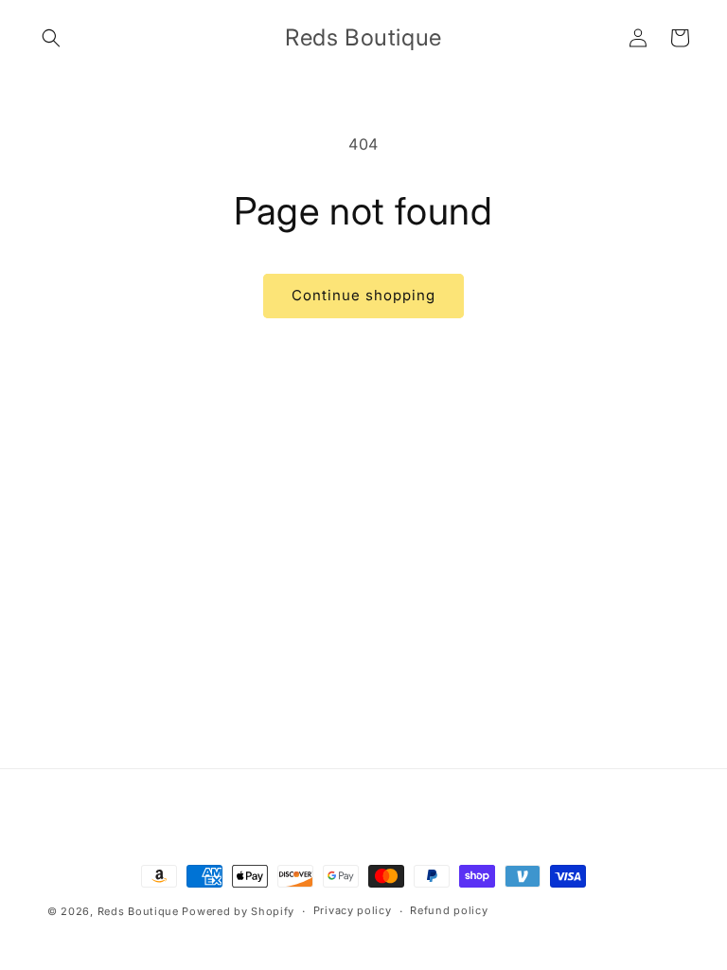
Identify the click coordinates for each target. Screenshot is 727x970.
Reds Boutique (138, 911)
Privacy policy (352, 910)
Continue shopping (363, 295)
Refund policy (449, 910)
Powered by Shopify (238, 911)
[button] (51, 38)
